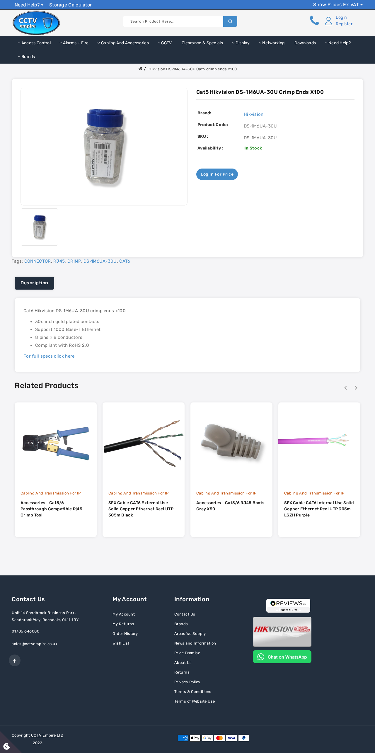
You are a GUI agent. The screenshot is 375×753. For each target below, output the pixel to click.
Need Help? (28, 5)
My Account (123, 614)
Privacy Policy (187, 682)
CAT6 (124, 261)
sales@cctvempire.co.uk (34, 644)
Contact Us (184, 614)
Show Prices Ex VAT (336, 4)
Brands (27, 56)
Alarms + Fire (75, 42)
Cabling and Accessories (124, 42)
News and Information (195, 643)
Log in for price (217, 174)
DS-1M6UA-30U (100, 261)
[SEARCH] (230, 21)
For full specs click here (49, 356)
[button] (337, 20)
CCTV (166, 42)
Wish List (120, 643)
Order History (125, 633)
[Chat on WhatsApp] (282, 656)
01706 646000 (25, 631)
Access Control (35, 42)
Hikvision (254, 114)
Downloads (304, 42)
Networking (272, 42)
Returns (182, 672)
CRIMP (74, 261)
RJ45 (59, 261)
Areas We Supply (190, 633)
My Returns (123, 624)
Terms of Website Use (194, 701)
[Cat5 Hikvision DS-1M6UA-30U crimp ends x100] (39, 226)
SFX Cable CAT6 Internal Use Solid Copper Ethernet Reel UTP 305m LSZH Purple (319, 509)
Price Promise (187, 653)
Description (34, 282)
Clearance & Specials (202, 42)
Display (242, 42)
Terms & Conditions (193, 691)
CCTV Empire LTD (47, 735)
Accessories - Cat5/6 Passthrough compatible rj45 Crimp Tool (51, 509)
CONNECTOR (37, 261)
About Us (183, 662)
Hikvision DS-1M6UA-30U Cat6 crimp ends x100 (193, 69)
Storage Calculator (70, 5)
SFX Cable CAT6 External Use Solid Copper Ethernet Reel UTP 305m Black (140, 509)
